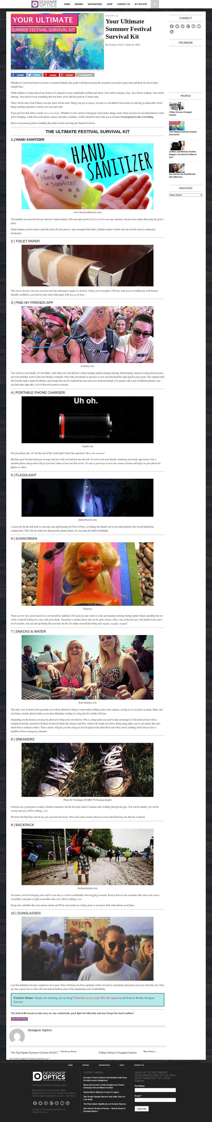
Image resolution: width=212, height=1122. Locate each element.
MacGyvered (96, 219)
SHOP (110, 4)
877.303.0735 (141, 4)
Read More (70, 1096)
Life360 (38, 384)
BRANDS (79, 4)
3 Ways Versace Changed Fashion (118, 1052)
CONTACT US (123, 4)
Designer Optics (116, 44)
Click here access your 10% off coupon (96, 998)
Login (46, 1059)
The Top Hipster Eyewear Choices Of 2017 (34, 1052)
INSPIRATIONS (95, 4)
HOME (67, 4)
